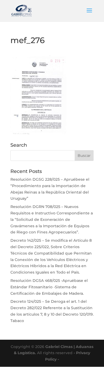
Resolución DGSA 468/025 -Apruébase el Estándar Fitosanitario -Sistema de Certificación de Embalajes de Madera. (49, 287)
